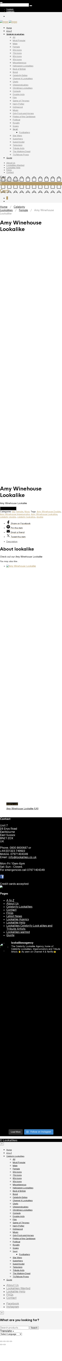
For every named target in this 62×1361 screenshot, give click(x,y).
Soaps (16, 126)
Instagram (10, 11)
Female (16, 47)
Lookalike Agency (17, 919)
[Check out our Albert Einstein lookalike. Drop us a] (31, 985)
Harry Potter (18, 104)
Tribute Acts (18, 148)
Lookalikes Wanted (15, 165)
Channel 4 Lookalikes (23, 78)
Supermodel (18, 142)
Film (15, 97)
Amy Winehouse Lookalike (44, 514)
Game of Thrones (21, 101)
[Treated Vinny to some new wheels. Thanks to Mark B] (31, 1030)
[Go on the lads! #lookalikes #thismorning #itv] (31, 1067)
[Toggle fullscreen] (7, 1341)
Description (11, 541)
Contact (10, 172)
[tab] (34, 541)
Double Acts (18, 94)
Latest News (14, 916)
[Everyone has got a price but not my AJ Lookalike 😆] (31, 1074)
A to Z (9, 31)
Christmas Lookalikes (22, 88)
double (39, 517)
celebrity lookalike (26, 517)
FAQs (9, 170)
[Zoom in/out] (11, 1341)
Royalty (16, 123)
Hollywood (18, 107)
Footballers (24, 132)
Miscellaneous (19, 63)
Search (34, 1328)
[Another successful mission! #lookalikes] (31, 1055)
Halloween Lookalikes (23, 66)
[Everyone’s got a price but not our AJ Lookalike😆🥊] (31, 1082)
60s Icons (17, 50)
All (14, 37)
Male (15, 43)
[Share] (4, 1341)
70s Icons (17, 53)
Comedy (17, 91)
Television (17, 145)
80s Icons (17, 56)
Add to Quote (8, 508)
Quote (9, 158)
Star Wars (17, 135)
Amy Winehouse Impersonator (15, 514)
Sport (15, 129)
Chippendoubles (20, 85)
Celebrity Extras (20, 75)
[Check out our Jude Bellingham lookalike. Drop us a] (31, 1009)
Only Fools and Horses (23, 113)
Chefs (15, 82)
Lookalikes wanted (18, 932)
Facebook (10, 9)
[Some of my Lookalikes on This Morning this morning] (31, 1061)
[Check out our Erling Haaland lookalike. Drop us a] (31, 1020)
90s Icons (17, 59)
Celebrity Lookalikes (15, 34)
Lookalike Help (13, 167)
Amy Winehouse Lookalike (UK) (22, 808)
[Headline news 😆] (31, 1001)
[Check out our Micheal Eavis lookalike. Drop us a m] (31, 1047)
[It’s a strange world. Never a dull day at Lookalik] (31, 1101)
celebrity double (8, 517)
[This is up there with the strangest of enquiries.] (31, 1110)
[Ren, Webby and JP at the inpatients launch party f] (31, 976)
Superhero (18, 139)
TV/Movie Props (21, 154)
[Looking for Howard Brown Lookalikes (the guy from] (31, 1038)
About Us (10, 163)
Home (9, 28)
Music (15, 110)
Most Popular (19, 40)
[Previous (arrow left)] (1, 1344)
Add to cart (12, 804)
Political (16, 120)
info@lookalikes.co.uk (22, 857)
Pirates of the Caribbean (24, 116)
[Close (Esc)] (1, 1341)
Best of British (19, 69)
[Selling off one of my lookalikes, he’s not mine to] (31, 966)
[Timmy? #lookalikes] (31, 958)
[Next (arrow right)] (4, 1344)
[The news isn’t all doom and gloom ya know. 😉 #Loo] (31, 995)
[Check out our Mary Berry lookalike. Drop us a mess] (31, 1122)
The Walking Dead (21, 151)
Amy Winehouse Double (49, 511)
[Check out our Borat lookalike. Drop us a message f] (31, 1091)
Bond (15, 72)
